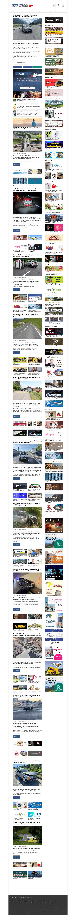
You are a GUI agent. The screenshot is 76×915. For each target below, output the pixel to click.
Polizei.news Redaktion (21, 41)
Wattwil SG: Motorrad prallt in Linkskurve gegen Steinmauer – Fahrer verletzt (25, 315)
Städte (21, 11)
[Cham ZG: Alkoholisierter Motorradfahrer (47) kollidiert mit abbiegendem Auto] (27, 709)
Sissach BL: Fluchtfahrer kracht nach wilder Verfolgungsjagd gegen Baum (26, 504)
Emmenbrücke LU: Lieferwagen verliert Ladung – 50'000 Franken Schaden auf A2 (27, 441)
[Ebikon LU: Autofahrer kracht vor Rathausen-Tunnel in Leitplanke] (27, 775)
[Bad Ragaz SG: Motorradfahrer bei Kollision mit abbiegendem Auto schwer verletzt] (27, 141)
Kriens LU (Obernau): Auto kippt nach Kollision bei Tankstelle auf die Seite (27, 255)
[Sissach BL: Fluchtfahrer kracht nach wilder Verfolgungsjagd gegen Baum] (27, 517)
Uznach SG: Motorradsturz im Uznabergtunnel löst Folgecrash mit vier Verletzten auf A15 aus (27, 570)
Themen (29, 11)
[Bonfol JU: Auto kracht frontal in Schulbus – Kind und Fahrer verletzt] (27, 390)
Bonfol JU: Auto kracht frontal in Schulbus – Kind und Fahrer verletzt (26, 378)
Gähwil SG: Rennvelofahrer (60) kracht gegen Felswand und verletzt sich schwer (26, 823)
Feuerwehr (49, 11)
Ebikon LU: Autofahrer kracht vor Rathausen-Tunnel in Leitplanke (26, 761)
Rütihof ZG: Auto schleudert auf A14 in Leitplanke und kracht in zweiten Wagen (25, 189)
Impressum (15, 897)
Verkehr (37, 11)
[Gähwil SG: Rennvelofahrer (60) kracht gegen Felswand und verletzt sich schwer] (27, 835)
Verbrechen (34, 11)
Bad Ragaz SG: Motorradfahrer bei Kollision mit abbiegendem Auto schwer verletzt (26, 128)
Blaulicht (61, 11)
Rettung (52, 11)
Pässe (42, 11)
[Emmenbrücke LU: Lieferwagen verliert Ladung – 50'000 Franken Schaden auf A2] (27, 454)
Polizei (45, 11)
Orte (24, 11)
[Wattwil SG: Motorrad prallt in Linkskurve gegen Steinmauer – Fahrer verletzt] (27, 328)
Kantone (18, 11)
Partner (64, 11)
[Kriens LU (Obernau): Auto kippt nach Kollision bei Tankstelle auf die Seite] (27, 267)
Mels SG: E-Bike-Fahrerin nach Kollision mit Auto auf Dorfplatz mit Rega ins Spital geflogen (27, 634)
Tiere (58, 11)
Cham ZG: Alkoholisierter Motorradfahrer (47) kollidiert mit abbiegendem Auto (26, 696)
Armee (56, 11)
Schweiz (11, 11)
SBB (40, 11)
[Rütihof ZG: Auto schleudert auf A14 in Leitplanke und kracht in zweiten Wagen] (27, 203)
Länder (26, 11)
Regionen (14, 11)
